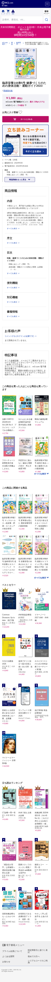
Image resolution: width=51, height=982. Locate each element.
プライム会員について (12, 951)
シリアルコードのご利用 (38, 962)
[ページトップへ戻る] (47, 978)
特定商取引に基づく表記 (38, 951)
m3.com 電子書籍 (5, 43)
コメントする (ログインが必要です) (20, 336)
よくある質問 (8, 956)
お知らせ (6, 962)
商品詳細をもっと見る (18, 180)
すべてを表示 (40, 474)
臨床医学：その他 (18, 43)
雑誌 (12, 43)
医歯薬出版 (8, 91)
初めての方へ (34, 956)
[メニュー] (47, 4)
